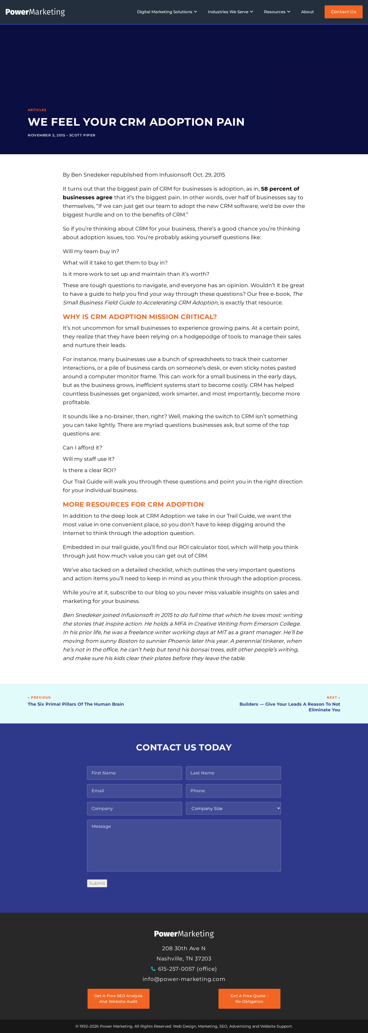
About (307, 11)
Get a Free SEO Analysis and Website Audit (118, 998)
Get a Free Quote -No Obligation (249, 998)
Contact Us (343, 11)
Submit (97, 883)
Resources (275, 11)
